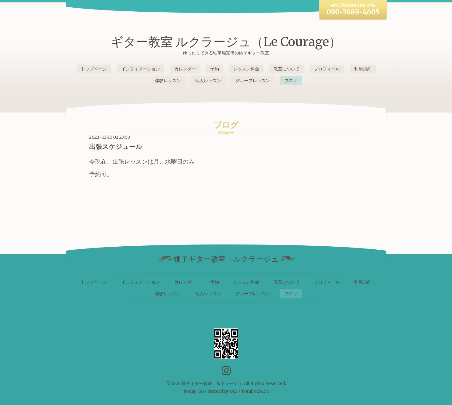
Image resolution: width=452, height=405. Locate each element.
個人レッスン (208, 80)
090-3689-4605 (353, 12)
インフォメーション (140, 69)
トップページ (94, 69)
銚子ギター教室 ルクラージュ (212, 383)
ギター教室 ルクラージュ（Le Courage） (226, 42)
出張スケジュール (115, 146)
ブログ (290, 80)
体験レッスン (168, 80)
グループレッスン (253, 80)
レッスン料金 (246, 69)
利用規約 (362, 69)
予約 (214, 69)
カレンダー (185, 69)
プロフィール (327, 69)
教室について (286, 69)
